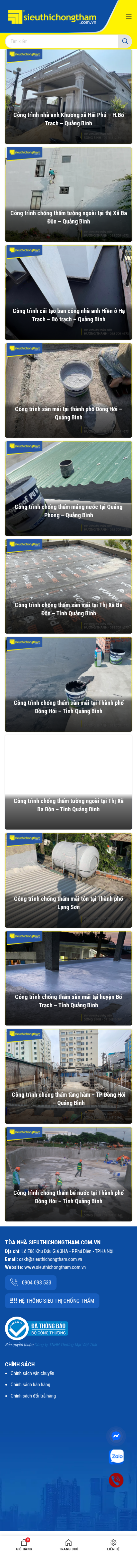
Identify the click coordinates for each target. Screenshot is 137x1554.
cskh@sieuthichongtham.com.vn (50, 1259)
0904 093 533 (36, 1282)
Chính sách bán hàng (30, 1385)
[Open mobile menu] (128, 16)
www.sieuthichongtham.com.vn (55, 1267)
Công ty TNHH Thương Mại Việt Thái (65, 1344)
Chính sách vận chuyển (32, 1373)
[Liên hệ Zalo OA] (116, 1457)
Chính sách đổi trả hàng (33, 1396)
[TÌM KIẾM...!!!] (125, 41)
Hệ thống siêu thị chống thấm (56, 1301)
